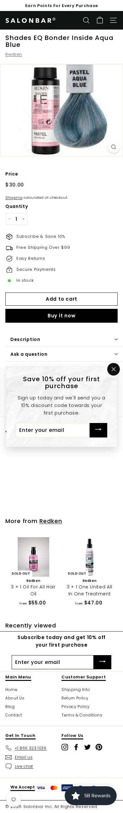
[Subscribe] (98, 430)
